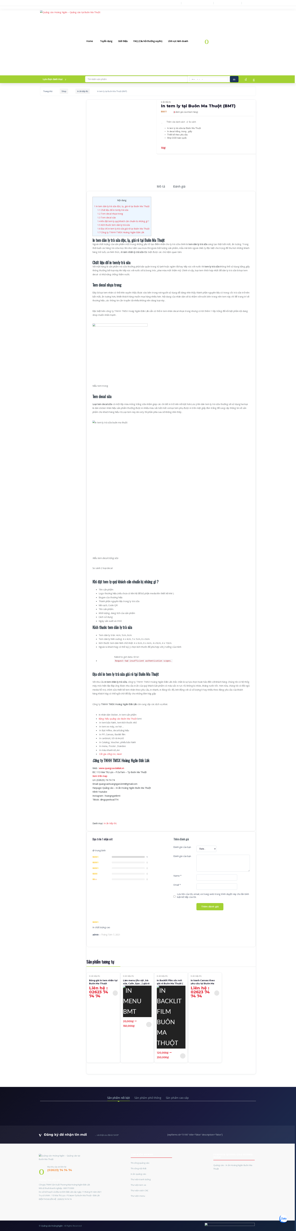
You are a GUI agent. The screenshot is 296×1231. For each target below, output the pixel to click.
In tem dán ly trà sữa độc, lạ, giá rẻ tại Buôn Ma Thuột (122, 206)
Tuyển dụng (106, 41)
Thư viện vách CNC (139, 1190)
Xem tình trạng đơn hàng (198, 2)
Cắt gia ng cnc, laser (110, 753)
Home (89, 41)
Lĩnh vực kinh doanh (178, 41)
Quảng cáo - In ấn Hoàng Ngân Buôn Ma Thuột (232, 1167)
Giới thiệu (123, 41)
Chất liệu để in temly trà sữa (112, 210)
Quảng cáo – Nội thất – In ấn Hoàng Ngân (60, 2)
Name (177, 875)
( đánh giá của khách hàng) (185, 112)
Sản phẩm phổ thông (147, 1098)
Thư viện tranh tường (141, 1179)
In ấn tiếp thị (82, 91)
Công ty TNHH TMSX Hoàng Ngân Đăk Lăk (120, 232)
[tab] (161, 188)
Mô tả (161, 186)
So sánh (192, 122)
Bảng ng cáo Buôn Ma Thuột (118, 718)
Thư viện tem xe (138, 1185)
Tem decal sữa (106, 217)
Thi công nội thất (138, 1168)
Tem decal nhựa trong (110, 213)
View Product (115, 993)
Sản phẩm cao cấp (177, 1098)
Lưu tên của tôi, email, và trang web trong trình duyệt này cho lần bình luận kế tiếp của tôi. (213, 895)
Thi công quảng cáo (140, 1162)
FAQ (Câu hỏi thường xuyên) (147, 41)
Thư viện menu (138, 1195)
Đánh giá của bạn (182, 847)
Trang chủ (47, 91)
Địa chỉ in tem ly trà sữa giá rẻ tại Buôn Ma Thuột (123, 228)
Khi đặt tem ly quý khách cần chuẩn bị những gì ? (123, 221)
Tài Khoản (251, 2)
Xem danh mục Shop (228, 2)
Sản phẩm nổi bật (118, 1098)
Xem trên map (99, 775)
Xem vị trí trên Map (169, 2)
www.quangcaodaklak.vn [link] (111, 768)
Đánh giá (179, 186)
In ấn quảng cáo (138, 1174)
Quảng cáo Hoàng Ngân (52, 1225)
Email (177, 884)
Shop (64, 91)
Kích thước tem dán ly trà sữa (113, 224)
